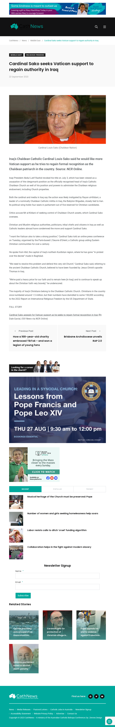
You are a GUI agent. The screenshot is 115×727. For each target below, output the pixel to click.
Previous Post (26, 331)
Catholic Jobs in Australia (61, 709)
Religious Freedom (35, 55)
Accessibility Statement (21, 713)
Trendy (89, 489)
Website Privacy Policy (43, 713)
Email (19, 582)
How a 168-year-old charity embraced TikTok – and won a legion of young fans (32, 341)
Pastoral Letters (40, 709)
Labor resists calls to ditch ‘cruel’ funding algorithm (57, 530)
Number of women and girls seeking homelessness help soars (62, 513)
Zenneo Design (95, 718)
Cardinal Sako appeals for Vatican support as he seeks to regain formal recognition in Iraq (53, 315)
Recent (25, 489)
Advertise (60, 713)
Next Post (91, 331)
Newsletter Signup (83, 709)
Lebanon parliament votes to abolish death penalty (23, 665)
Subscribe (23, 595)
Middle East (16, 55)
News (11, 709)
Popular (57, 489)
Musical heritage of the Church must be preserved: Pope (59, 496)
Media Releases (23, 709)
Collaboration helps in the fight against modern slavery (59, 546)
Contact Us (72, 713)
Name (19, 571)
